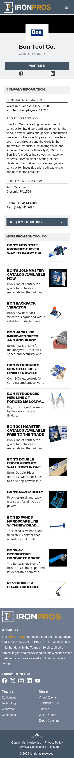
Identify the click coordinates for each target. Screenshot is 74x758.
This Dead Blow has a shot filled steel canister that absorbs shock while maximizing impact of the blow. (25, 535)
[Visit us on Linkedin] (53, 73)
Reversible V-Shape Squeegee (23, 585)
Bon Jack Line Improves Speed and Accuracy (22, 337)
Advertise (35, 742)
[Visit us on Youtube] (37, 680)
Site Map (53, 746)
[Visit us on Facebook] (21, 73)
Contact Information (24, 181)
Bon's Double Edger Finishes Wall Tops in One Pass (24, 464)
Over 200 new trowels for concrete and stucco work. (25, 380)
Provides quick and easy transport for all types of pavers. (24, 501)
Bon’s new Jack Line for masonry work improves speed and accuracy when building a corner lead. (25, 350)
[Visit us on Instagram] (21, 680)
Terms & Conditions (31, 746)
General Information (24, 100)
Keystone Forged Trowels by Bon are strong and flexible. (24, 411)
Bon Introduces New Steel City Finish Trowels (23, 369)
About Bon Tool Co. (22, 118)
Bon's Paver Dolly (25, 492)
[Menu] (66, 7)
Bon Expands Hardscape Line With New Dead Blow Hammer (22, 522)
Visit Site (37, 65)
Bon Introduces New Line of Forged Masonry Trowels (24, 398)
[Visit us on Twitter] (12, 680)
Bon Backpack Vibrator (21, 306)
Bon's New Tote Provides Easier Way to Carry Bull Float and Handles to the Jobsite (26, 249)
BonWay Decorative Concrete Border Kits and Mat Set (25, 555)
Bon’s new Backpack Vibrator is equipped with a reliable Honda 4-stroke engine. (26, 317)
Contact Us (18, 742)
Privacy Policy (54, 742)
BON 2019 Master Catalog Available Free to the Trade (26, 431)
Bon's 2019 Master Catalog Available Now (26, 275)
